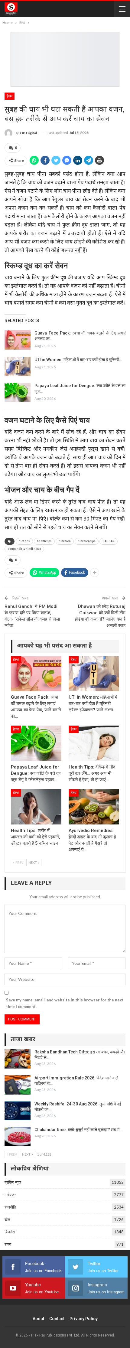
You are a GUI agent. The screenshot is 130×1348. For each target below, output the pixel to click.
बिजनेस (10, 1231)
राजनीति (10, 1207)
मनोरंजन (10, 1194)
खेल (7, 1219)
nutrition (65, 541)
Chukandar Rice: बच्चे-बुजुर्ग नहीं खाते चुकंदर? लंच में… (78, 1129)
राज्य (8, 1244)
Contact (56, 1318)
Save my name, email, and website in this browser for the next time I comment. (65, 1003)
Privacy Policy (84, 1318)
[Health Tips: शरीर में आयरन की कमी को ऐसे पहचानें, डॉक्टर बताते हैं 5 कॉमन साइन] (36, 806)
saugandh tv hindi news (24, 548)
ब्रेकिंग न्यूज (13, 1182)
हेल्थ (9, 96)
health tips (44, 541)
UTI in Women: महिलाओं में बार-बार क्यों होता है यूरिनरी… (78, 359)
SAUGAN (108, 541)
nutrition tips (87, 541)
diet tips (24, 541)
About (38, 1318)
